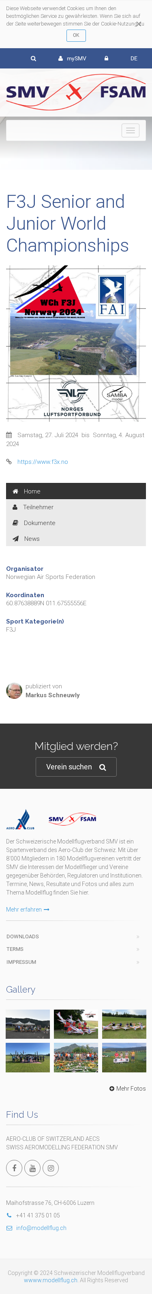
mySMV (76, 58)
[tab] (76, 491)
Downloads (22, 936)
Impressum (21, 962)
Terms (15, 949)
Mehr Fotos (131, 1088)
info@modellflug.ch (41, 1228)
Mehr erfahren (24, 909)
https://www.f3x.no (42, 461)
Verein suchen (69, 766)
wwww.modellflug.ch (50, 1280)
